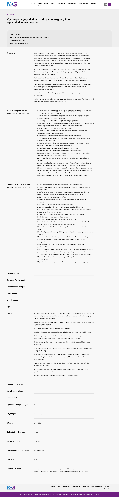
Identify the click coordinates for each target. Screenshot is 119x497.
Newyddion (72, 3)
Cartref (32, 3)
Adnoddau (94, 3)
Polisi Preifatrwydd (97, 486)
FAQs (52, 3)
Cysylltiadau (61, 3)
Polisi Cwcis (85, 486)
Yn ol (12, 15)
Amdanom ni (76, 486)
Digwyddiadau (83, 3)
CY (110, 4)
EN (106, 4)
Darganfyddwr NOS (43, 4)
